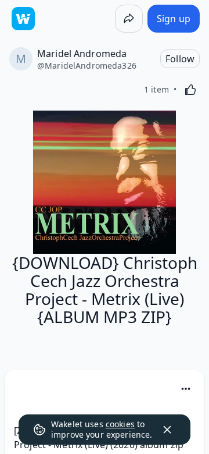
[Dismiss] (167, 429)
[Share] (129, 19)
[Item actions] (185, 388)
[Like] (190, 89)
